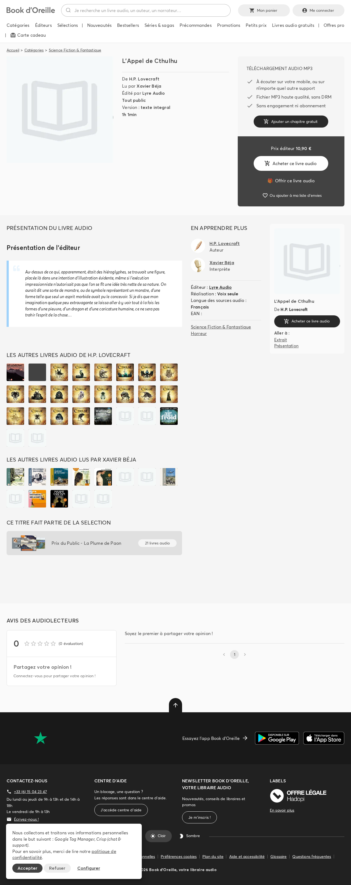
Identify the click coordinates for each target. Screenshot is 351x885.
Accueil (13, 50)
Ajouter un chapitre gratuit (294, 121)
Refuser (57, 868)
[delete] (175, 705)
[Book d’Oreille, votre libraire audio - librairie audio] (31, 11)
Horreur (199, 333)
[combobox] (145, 10)
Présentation (286, 345)
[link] (291, 180)
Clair (162, 836)
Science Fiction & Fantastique (75, 50)
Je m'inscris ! (199, 817)
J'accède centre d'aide (121, 810)
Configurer (88, 868)
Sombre (193, 836)
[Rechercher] (67, 10)
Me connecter (322, 10)
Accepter (27, 868)
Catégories (34, 50)
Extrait (280, 339)
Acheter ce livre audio (294, 163)
